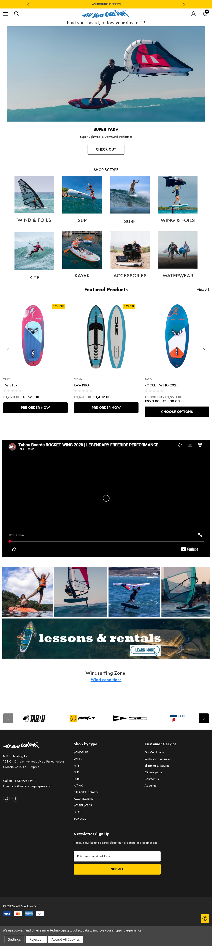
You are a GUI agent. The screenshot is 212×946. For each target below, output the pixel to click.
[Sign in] (193, 13)
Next (183, 4)
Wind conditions (106, 680)
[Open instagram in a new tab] (6, 798)
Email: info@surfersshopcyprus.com (27, 786)
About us (150, 785)
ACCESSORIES (83, 798)
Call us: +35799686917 (19, 780)
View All (203, 290)
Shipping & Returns (157, 765)
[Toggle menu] (5, 13)
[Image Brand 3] (130, 718)
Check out (106, 149)
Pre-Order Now (35, 407)
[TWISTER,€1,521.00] (35, 337)
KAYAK (78, 785)
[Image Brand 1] (34, 718)
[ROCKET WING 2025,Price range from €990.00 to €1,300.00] (177, 337)
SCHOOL (80, 818)
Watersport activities (158, 759)
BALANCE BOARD (86, 792)
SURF (77, 779)
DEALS (78, 812)
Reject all (36, 939)
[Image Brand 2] (82, 718)
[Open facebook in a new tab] (15, 798)
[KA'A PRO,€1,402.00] (106, 337)
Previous (28, 4)
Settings (14, 939)
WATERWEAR (83, 805)
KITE (77, 765)
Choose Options (177, 411)
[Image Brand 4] (178, 718)
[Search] (16, 13)
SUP (76, 772)
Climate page (153, 772)
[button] (34, 194)
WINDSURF (81, 752)
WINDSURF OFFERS (106, 4)
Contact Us (152, 779)
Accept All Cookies (66, 939)
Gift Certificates (155, 752)
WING (78, 759)
